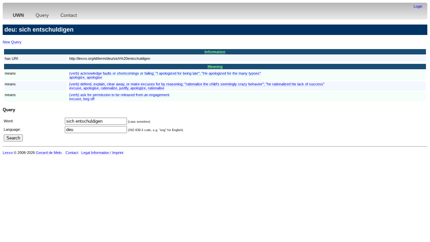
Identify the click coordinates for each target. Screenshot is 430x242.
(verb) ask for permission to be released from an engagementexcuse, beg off (119, 97)
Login (418, 6)
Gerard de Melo (48, 153)
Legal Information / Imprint (102, 153)
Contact (68, 15)
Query (42, 15)
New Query (12, 42)
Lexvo (8, 153)
